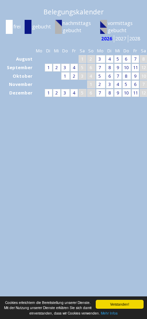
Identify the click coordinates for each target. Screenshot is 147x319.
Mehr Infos (109, 313)
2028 (134, 38)
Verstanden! (119, 304)
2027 (120, 38)
